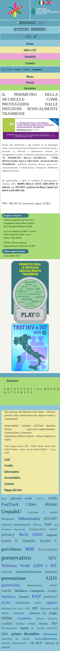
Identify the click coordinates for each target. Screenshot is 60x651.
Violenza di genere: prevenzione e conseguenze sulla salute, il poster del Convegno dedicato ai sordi (19, 223)
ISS (15, 203)
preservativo (16, 557)
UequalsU (11, 511)
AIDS (51, 578)
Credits (8, 465)
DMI (11, 203)
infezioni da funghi (43, 613)
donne (51, 504)
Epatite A (26, 628)
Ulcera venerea (46, 618)
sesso (53, 585)
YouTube (27, 36)
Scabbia (20, 623)
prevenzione (28, 203)
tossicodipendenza (46, 638)
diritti (38, 602)
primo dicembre (26, 633)
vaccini (6, 590)
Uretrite (32, 623)
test (29, 548)
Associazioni (47, 549)
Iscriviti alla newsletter (41, 22)
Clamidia (28, 541)
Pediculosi (19, 613)
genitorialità (10, 585)
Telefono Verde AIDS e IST (29, 565)
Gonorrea (24, 618)
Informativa (11, 471)
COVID (52, 498)
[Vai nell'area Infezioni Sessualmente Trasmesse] (30, 291)
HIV (52, 558)
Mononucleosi (34, 585)
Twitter (35, 36)
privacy (7, 534)
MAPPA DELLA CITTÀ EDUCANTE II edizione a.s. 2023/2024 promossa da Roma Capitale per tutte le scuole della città (30, 186)
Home (30, 43)
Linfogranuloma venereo (43, 529)
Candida (6, 623)
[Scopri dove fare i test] (30, 347)
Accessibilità (12, 477)
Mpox (4, 498)
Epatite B (9, 541)
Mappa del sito (13, 490)
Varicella (40, 498)
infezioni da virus (12, 608)
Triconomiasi (9, 628)
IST (20, 203)
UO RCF (46, 203)
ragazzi (38, 203)
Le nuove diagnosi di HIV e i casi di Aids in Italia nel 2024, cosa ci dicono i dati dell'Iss (20, 234)
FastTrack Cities (18, 504)
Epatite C (48, 540)
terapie (52, 590)
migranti (52, 535)
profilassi (50, 596)
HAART (50, 518)
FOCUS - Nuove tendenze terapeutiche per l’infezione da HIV (19, 244)
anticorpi (6, 571)
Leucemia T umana (42, 512)
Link (7, 459)
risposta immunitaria (15, 524)
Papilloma (8, 596)
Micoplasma (7, 518)
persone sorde (21, 498)
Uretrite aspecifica (47, 628)
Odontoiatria (38, 29)
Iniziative (26, 69)
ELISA (6, 602)
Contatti (30, 63)
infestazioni (50, 634)
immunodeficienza (29, 571)
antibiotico (22, 602)
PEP (54, 623)
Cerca (27, 22)
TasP (48, 524)
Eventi (30, 82)
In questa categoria (13, 215)
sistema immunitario (13, 643)
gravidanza (11, 549)
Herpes (43, 623)
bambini (51, 572)
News (30, 76)
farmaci (24, 596)
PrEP (36, 596)
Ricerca (37, 524)
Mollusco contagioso (29, 590)
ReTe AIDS (21, 29)
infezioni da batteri (15, 638)
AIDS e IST (30, 50)
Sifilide (6, 618)
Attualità (30, 56)
